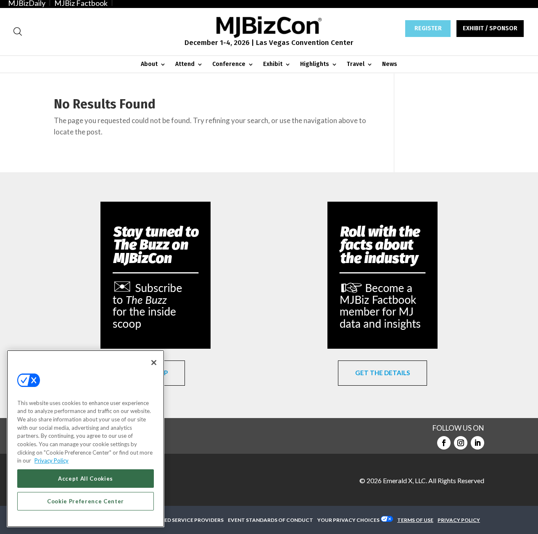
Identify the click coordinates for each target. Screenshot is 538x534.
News (389, 64)
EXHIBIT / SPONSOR (490, 28)
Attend (185, 64)
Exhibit (272, 64)
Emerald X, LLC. (405, 480)
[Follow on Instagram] (460, 443)
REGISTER (428, 28)
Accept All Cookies (85, 478)
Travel (355, 64)
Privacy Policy (51, 460)
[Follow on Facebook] (444, 443)
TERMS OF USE (415, 520)
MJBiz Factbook (81, 3)
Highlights (314, 64)
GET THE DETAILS (382, 372)
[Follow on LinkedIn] (477, 443)
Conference (228, 64)
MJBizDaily (26, 3)
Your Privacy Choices (348, 520)
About (149, 64)
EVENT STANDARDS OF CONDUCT (270, 520)
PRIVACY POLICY (459, 520)
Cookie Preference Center (85, 501)
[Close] (154, 362)
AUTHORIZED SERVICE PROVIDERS (180, 520)
